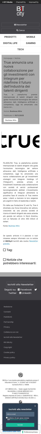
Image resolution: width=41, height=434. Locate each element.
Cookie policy (9, 352)
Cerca (21, 30)
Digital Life (10, 43)
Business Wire (10, 120)
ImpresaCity (33, 2)
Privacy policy (9, 357)
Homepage (8, 58)
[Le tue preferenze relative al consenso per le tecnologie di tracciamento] (30, 432)
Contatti (7, 312)
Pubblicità (8, 317)
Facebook (26, 289)
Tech (20, 49)
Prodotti (10, 37)
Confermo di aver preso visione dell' (18, 418)
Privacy (7, 327)
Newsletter (21, 24)
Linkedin (26, 293)
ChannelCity (21, 2)
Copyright (8, 347)
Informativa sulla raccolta (13, 431)
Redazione (8, 307)
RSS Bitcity (8, 342)
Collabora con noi (11, 332)
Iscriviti (20, 425)
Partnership (8, 322)
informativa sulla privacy (18, 419)
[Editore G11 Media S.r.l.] (20, 403)
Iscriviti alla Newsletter (20, 284)
